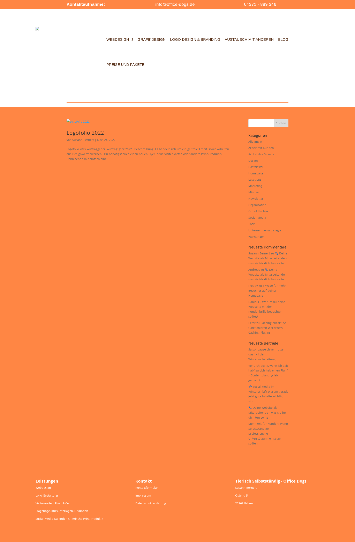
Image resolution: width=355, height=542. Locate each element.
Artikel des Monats (261, 154)
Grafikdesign (152, 39)
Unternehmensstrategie (264, 230)
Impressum (143, 495)
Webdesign (117, 39)
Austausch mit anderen (249, 39)
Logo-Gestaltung (47, 495)
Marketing (255, 186)
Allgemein (255, 142)
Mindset (254, 192)
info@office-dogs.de (175, 4)
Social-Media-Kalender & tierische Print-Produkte (69, 519)
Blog (283, 39)
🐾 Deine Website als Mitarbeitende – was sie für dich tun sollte (267, 258)
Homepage (255, 173)
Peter (252, 323)
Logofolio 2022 (85, 132)
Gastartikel (255, 167)
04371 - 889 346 (260, 4)
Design (253, 160)
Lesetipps (255, 179)
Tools (252, 224)
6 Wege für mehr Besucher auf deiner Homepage (267, 290)
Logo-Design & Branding (195, 39)
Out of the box (258, 211)
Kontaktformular (146, 488)
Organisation (257, 205)
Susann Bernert (83, 140)
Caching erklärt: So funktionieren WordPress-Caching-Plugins (267, 328)
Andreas (254, 270)
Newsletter (255, 199)
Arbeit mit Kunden (261, 148)
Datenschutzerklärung (150, 503)
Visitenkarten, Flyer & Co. (53, 503)
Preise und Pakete (125, 65)
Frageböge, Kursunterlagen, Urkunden (62, 511)
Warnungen (256, 237)
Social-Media (257, 217)
